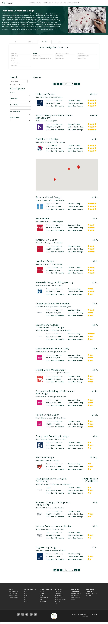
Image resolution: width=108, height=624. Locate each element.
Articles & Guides (60, 3)
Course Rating (14, 105)
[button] (69, 169)
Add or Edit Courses (76, 593)
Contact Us (58, 591)
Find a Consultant (73, 3)
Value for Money (14, 117)
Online (59, 42)
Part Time (44, 42)
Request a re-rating (75, 595)
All (15, 42)
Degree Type (13, 98)
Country (12, 92)
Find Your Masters (35, 3)
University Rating (15, 111)
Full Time (30, 42)
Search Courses (48, 3)
